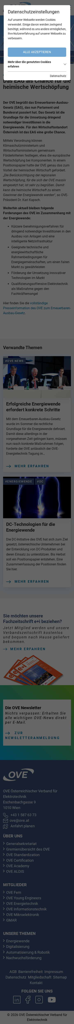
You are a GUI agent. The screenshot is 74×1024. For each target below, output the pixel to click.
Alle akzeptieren (37, 52)
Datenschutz (58, 76)
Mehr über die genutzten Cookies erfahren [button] (29, 64)
